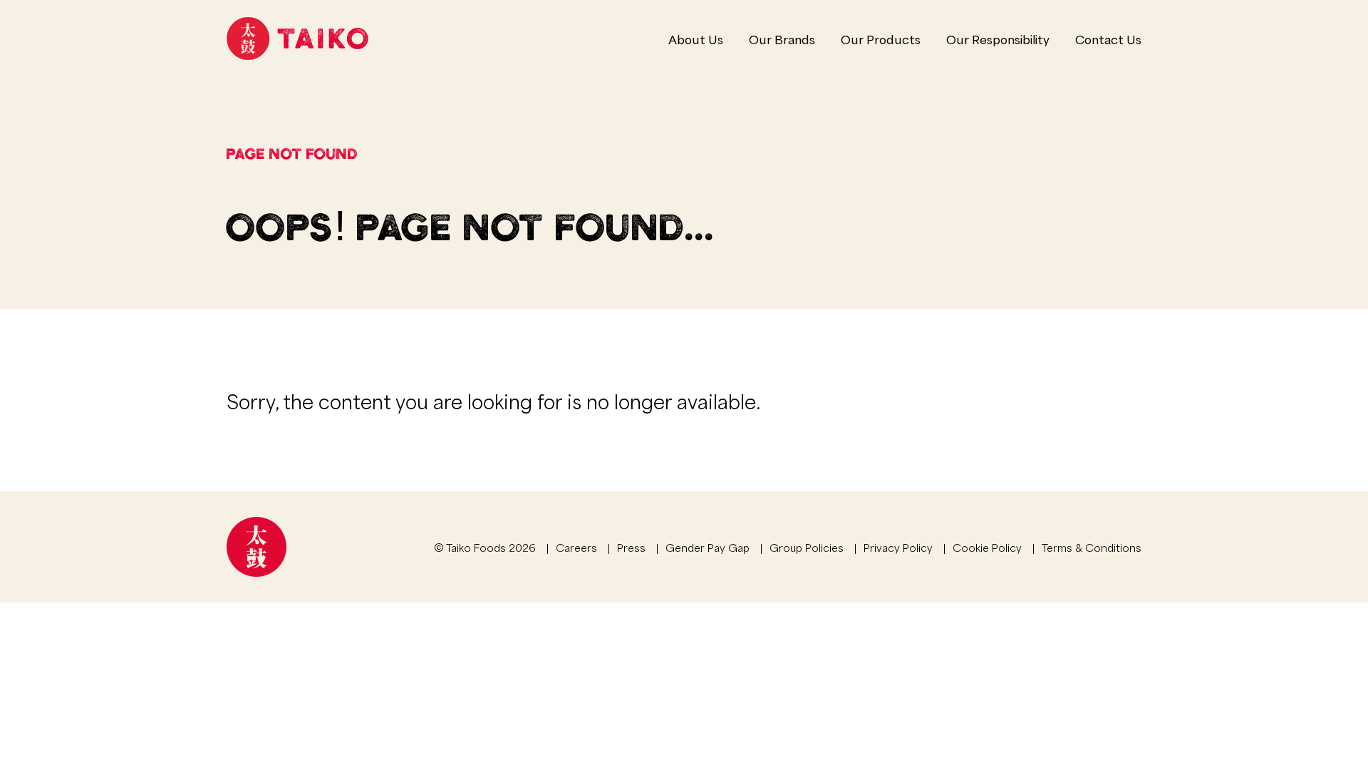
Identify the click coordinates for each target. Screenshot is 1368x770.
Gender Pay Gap (707, 547)
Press (631, 547)
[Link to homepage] (297, 38)
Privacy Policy (898, 547)
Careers (576, 547)
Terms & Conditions (1091, 547)
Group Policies (807, 547)
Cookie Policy (987, 547)
